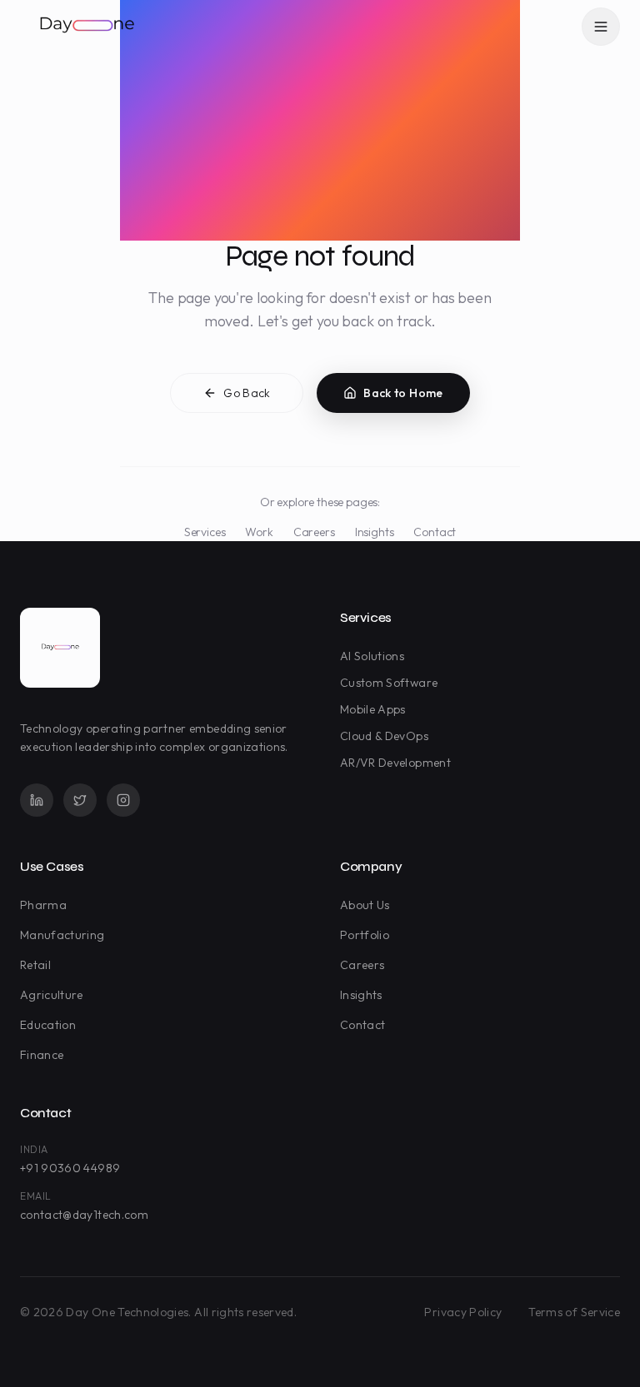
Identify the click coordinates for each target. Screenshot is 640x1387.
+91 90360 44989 (70, 1168)
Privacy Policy (463, 1312)
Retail (35, 964)
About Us (365, 904)
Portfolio (364, 934)
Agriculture (51, 994)
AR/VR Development (395, 762)
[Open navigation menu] (601, 26)
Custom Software (389, 682)
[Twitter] (80, 800)
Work (258, 531)
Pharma (43, 904)
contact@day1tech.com (84, 1214)
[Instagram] (123, 800)
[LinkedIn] (36, 800)
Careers (314, 531)
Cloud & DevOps (384, 735)
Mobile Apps (373, 709)
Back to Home (402, 392)
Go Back (246, 392)
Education (48, 1024)
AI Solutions (372, 656)
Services (205, 531)
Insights (374, 531)
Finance (41, 1054)
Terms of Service (574, 1312)
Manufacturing (62, 934)
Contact (434, 531)
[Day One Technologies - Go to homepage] (60, 648)
